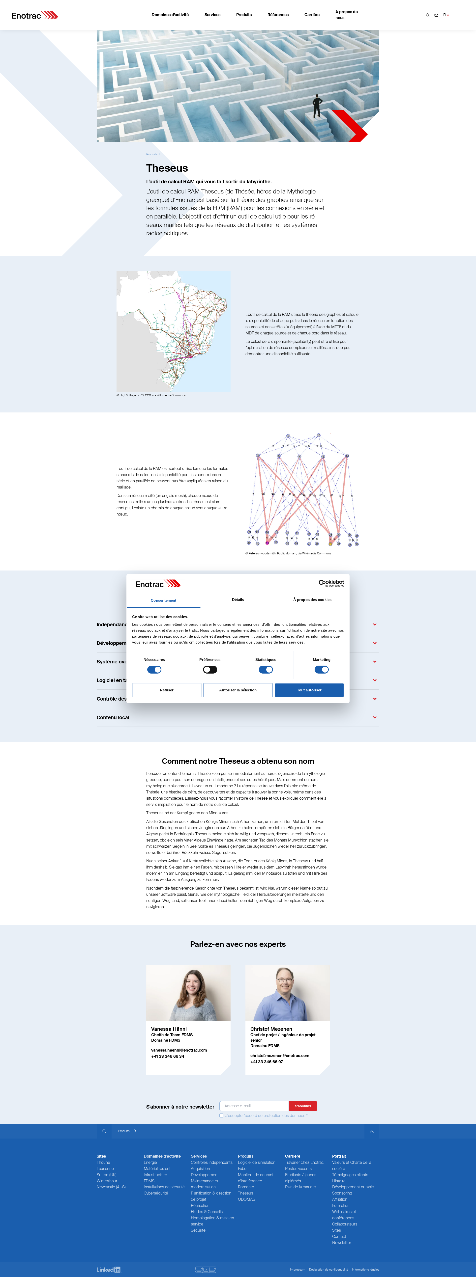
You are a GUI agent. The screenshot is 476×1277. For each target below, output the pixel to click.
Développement (205, 1174)
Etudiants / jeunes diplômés (300, 1178)
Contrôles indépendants (212, 1162)
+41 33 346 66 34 (167, 1056)
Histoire (339, 1181)
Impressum (297, 1270)
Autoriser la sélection (238, 690)
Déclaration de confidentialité (328, 1270)
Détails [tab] (238, 600)
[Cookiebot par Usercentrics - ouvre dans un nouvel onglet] (322, 583)
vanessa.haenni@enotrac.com (179, 1050)
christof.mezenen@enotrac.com (279, 1055)
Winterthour (107, 1181)
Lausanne (105, 1168)
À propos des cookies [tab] (312, 600)
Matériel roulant (157, 1168)
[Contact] (436, 14)
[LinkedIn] (109, 1270)
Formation (341, 1205)
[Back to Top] (371, 1131)
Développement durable (353, 1187)
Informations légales (365, 1270)
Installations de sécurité (164, 1187)
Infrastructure (155, 1174)
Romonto (246, 1187)
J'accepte (266, 1115)
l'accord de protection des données (274, 1115)
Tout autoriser (309, 690)
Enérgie (150, 1162)
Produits (244, 14)
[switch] (210, 670)
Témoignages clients (350, 1174)
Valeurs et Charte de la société (351, 1165)
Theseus (245, 1193)
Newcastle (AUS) (111, 1187)
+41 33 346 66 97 (266, 1061)
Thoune (103, 1162)
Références (278, 14)
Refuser (167, 690)
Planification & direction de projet (211, 1196)
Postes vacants (298, 1168)
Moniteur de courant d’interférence (255, 1178)
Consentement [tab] (163, 600)
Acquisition (200, 1168)
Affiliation (339, 1199)
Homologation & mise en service (212, 1221)
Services (212, 14)
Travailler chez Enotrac (304, 1162)
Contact (339, 1236)
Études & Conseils (207, 1211)
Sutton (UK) (107, 1174)
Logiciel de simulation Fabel (256, 1165)
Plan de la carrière (300, 1187)
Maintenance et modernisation (204, 1184)
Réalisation (200, 1205)
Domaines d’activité (170, 14)
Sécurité (198, 1230)
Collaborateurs (344, 1224)
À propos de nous (346, 14)
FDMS (149, 1181)
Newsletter (341, 1242)
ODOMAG (247, 1199)
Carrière (312, 14)
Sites (336, 1230)
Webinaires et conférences (344, 1215)
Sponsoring (342, 1193)
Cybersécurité (156, 1193)
